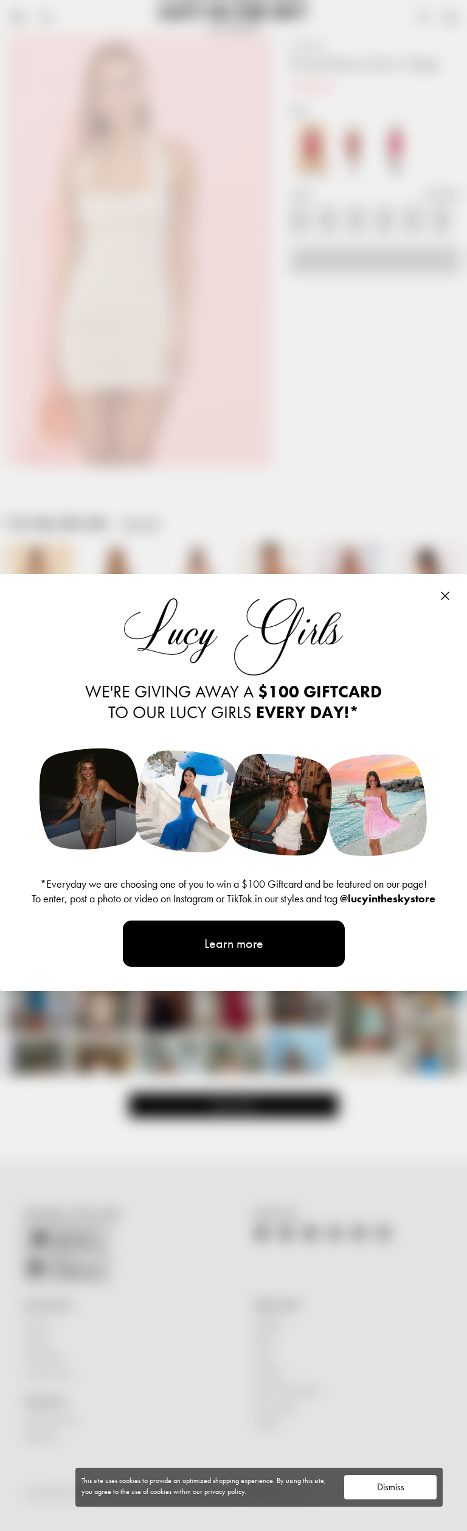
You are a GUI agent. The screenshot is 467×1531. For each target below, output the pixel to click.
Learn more (233, 943)
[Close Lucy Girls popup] (445, 596)
